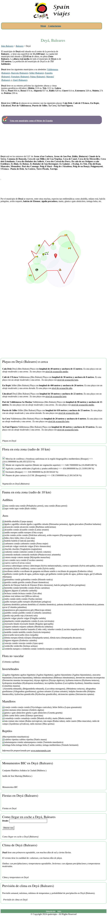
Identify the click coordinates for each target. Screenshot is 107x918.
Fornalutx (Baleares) (20, 76)
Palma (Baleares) (37, 76)
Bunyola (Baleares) (19, 73)
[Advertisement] (53, 32)
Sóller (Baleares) (36, 73)
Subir (59, 911)
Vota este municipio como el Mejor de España (31, 120)
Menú (43, 26)
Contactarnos (54, 26)
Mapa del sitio (50, 911)
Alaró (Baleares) (20, 80)
